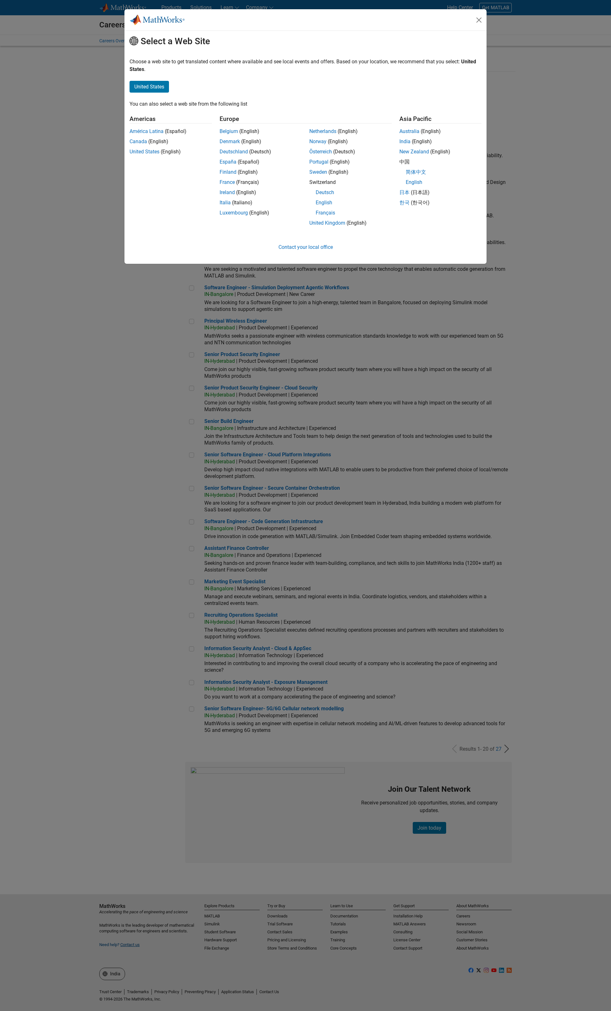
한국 (404, 203)
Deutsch (325, 192)
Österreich (320, 152)
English (324, 203)
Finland (228, 172)
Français (325, 213)
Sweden (318, 172)
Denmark (230, 141)
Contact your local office (305, 247)
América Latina (147, 131)
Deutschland (234, 152)
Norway (318, 141)
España (228, 162)
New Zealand (414, 152)
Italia (225, 203)
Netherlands (322, 131)
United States (144, 152)
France (227, 182)
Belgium (229, 131)
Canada (138, 141)
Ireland (227, 192)
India (405, 141)
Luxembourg (234, 213)
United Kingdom (327, 223)
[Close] (479, 20)
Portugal (318, 162)
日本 (404, 192)
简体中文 (416, 172)
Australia (409, 131)
